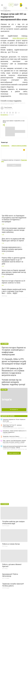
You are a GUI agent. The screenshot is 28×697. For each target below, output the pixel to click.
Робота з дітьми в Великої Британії (11, 565)
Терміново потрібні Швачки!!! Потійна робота (13, 585)
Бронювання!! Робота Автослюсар (10, 575)
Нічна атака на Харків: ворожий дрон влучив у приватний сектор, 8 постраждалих (14, 272)
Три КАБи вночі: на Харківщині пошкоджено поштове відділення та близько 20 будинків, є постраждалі (14, 219)
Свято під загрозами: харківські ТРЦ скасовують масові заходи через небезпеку (13, 230)
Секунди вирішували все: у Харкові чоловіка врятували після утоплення (12, 249)
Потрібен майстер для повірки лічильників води (13, 523)
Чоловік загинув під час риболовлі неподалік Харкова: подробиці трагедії (13, 382)
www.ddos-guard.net (20, 38)
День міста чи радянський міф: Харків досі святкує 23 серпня (13, 240)
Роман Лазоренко (8, 107)
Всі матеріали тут (14, 409)
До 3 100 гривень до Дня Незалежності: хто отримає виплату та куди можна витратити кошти (13, 371)
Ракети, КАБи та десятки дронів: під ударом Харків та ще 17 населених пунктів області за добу (13, 261)
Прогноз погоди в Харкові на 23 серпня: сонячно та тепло (13, 282)
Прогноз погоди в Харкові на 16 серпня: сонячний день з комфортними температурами (14, 351)
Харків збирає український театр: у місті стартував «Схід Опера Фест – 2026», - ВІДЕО (14, 291)
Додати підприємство (14, 453)
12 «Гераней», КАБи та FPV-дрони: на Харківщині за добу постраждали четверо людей (14, 361)
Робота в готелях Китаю (11, 544)
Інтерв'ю (7, 399)
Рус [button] (5, 8)
